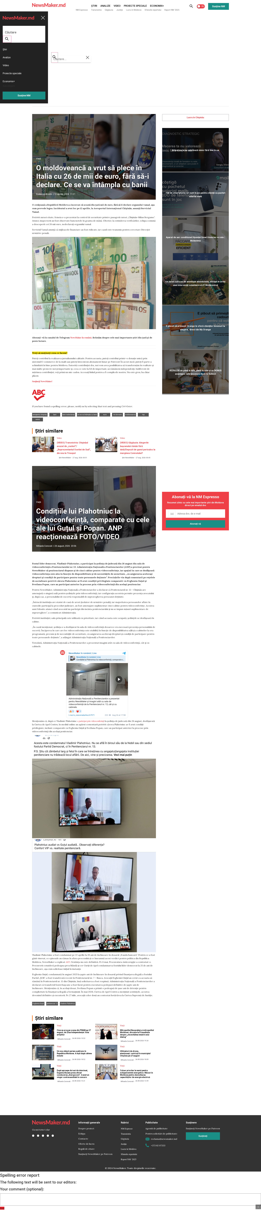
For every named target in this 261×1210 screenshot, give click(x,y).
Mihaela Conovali (44, 546)
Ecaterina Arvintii (44, 194)
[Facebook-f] (33, 1136)
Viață (38, 158)
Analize (105, 5)
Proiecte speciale (135, 5)
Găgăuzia (109, 10)
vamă (37, 419)
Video (117, 5)
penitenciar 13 (52, 1004)
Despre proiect (86, 1128)
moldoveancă (130, 415)
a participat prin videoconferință (90, 721)
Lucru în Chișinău (195, 117)
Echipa (81, 1133)
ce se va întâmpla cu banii (87, 415)
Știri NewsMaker (65, 458)
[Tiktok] (48, 1136)
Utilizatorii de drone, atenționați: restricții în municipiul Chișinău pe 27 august (135, 1053)
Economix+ (157, 5)
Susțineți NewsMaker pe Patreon (95, 1154)
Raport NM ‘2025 (171, 10)
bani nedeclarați (69, 415)
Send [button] (2, 1208)
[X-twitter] (38, 1136)
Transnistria (96, 10)
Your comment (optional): (22, 1189)
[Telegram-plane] (53, 1136)
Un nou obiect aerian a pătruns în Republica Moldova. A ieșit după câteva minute (74, 1053)
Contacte (83, 1138)
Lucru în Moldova (133, 10)
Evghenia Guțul (38, 1004)
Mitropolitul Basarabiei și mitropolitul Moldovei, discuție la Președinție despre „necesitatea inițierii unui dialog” (137, 1033)
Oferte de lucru (86, 1143)
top (143, 415)
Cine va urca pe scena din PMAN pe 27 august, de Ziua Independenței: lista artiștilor (74, 1032)
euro (105, 415)
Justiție (119, 10)
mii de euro (117, 415)
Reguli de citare (86, 1148)
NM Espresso (82, 10)
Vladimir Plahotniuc (67, 1004)
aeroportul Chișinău (40, 415)
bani (54, 415)
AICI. (68, 961)
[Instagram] (43, 1136)
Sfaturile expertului (153, 10)
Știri (94, 5)
